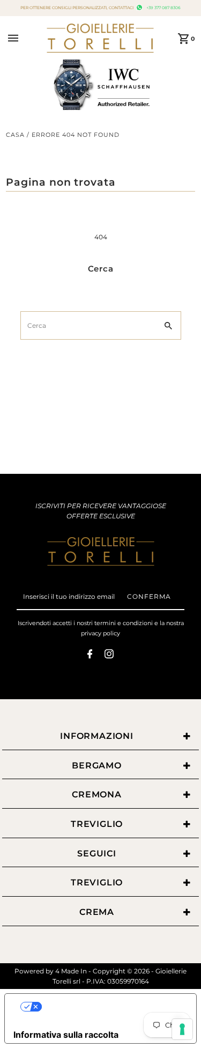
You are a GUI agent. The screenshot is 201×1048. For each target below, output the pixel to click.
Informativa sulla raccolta (65, 1034)
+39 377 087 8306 (162, 7)
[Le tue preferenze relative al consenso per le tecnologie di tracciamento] (182, 1029)
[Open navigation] (24, 38)
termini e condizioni (123, 623)
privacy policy (100, 633)
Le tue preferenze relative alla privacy (111, 1006)
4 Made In (71, 971)
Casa (15, 134)
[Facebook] (89, 655)
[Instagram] (109, 655)
